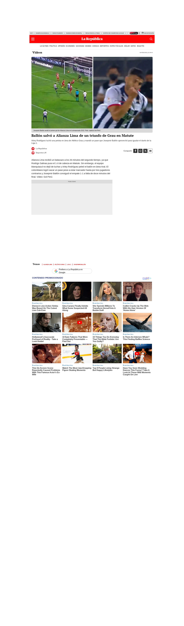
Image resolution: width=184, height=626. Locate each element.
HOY (31, 33)
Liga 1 (69, 264)
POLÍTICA (53, 46)
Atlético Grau (60, 264)
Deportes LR (41, 153)
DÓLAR (127, 46)
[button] (32, 39)
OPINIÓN (61, 46)
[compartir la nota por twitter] (145, 151)
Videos (37, 52)
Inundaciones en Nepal (74, 33)
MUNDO (88, 46)
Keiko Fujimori (58, 33)
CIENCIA (95, 46)
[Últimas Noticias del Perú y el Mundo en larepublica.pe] (92, 39)
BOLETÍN (140, 46)
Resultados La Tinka (92, 33)
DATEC (133, 46)
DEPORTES (104, 46)
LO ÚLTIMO (44, 46)
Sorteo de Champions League (113, 33)
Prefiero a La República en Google (71, 271)
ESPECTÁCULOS (116, 46)
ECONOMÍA (70, 46)
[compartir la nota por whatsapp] (140, 151)
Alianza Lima (47, 264)
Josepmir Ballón (80, 264)
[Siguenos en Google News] (150, 151)
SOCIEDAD (80, 46)
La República (41, 149)
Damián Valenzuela (42, 33)
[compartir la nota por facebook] (135, 151)
